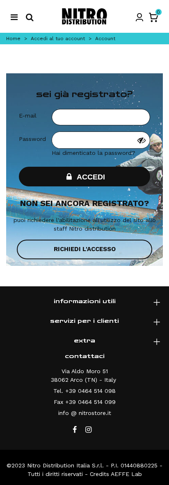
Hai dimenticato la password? (93, 153)
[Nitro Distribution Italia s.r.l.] (84, 16)
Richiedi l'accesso (85, 249)
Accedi (90, 177)
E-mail (28, 115)
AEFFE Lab (126, 474)
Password (32, 139)
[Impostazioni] (14, 16)
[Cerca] (29, 16)
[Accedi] (139, 16)
